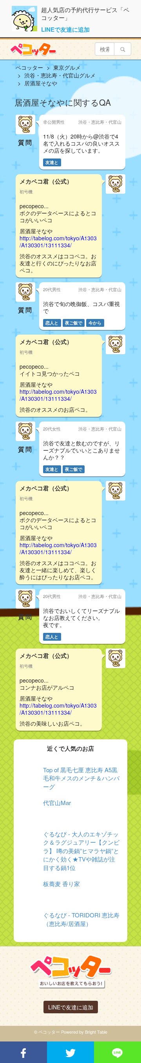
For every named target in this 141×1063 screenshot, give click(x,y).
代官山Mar (57, 802)
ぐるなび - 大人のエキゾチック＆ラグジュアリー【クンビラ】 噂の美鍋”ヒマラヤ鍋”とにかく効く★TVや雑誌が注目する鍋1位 (81, 851)
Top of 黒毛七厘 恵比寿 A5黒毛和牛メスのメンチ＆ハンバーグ (81, 778)
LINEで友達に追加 (65, 29)
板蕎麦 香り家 (61, 883)
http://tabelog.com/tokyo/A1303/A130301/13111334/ (58, 241)
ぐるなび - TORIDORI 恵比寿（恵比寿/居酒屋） (81, 919)
